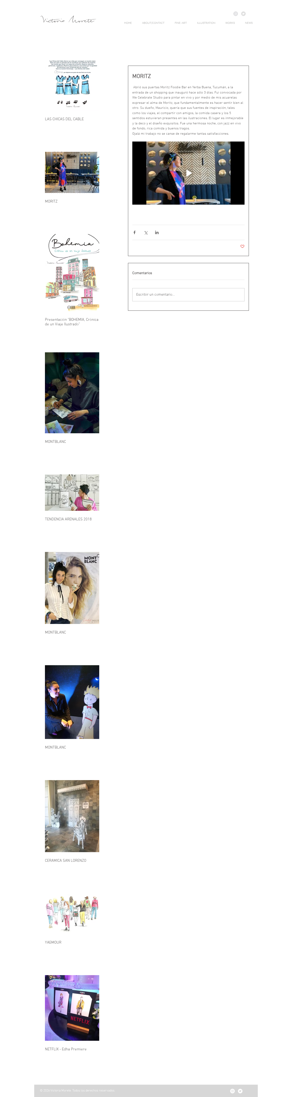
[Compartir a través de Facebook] (134, 232)
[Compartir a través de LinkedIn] (157, 232)
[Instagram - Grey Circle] (235, 13)
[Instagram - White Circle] (232, 1091)
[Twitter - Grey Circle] (243, 13)
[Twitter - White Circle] (240, 1091)
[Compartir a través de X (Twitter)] (145, 232)
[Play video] (188, 173)
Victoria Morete (68, 21)
